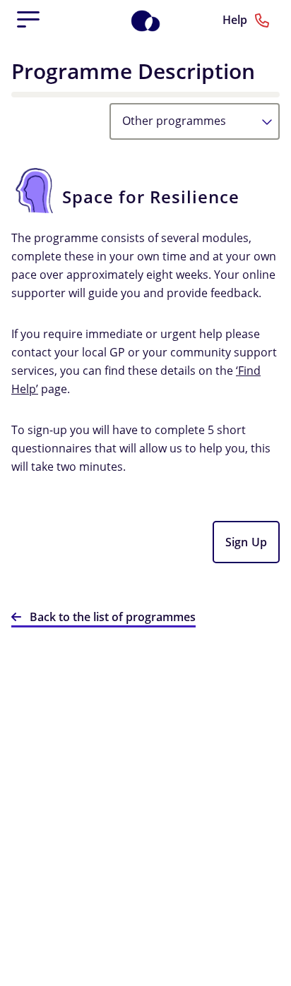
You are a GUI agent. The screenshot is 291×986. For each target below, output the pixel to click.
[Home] (153, 20)
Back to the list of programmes (113, 617)
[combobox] (194, 121)
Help (236, 20)
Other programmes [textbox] (174, 120)
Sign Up (246, 542)
